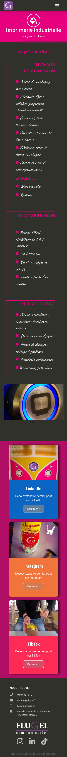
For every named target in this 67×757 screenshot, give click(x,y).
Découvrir (33, 508)
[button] (57, 5)
